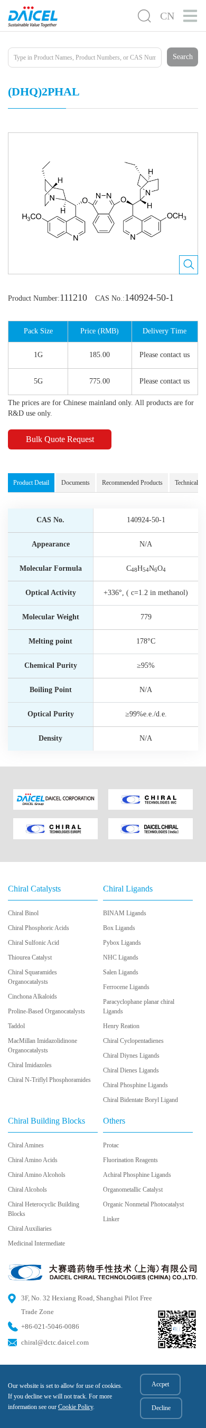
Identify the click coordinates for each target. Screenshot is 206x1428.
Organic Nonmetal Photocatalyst (143, 1204)
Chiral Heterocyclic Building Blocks (43, 1209)
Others (114, 1120)
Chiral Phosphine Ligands (135, 1085)
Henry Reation (121, 1026)
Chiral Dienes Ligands (131, 1070)
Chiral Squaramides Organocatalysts (32, 977)
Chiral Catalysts (34, 888)
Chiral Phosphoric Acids (38, 928)
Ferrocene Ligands (126, 987)
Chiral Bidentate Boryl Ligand (140, 1100)
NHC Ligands (120, 957)
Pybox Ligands (122, 942)
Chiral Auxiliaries (30, 1228)
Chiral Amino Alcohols (36, 1174)
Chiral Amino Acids (33, 1160)
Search (183, 57)
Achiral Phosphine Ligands (137, 1174)
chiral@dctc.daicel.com (55, 1342)
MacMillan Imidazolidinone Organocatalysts (42, 1045)
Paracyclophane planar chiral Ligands (138, 1006)
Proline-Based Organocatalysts (46, 1011)
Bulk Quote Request (60, 439)
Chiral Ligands (128, 888)
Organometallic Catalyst (133, 1189)
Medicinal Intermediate (36, 1243)
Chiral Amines (26, 1145)
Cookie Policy (75, 1407)
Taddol (16, 1026)
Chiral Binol (23, 913)
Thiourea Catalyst (30, 957)
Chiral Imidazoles (30, 1065)
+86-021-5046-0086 (50, 1326)
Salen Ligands (120, 972)
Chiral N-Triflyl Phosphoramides (49, 1080)
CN (167, 16)
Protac (111, 1145)
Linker (111, 1219)
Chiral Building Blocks (46, 1120)
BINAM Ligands (124, 913)
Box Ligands (119, 928)
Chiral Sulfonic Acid (33, 942)
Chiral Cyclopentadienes (133, 1040)
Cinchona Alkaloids (32, 996)
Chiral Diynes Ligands (131, 1055)
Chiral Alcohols (27, 1189)
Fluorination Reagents (130, 1160)
